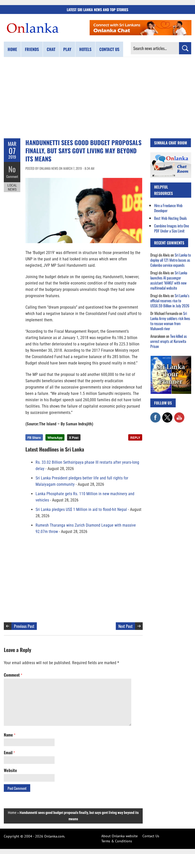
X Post (73, 437)
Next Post (125, 626)
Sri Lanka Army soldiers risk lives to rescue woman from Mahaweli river (170, 320)
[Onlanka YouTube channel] (179, 415)
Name (9, 735)
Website (10, 770)
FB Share (34, 437)
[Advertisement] (97, 97)
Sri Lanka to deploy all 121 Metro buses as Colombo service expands (170, 260)
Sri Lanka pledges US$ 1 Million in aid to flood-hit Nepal (81, 509)
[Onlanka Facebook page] (155, 415)
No (12, 168)
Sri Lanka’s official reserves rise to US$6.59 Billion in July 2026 (169, 300)
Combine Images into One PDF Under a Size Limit (171, 228)
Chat (51, 49)
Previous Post (24, 626)
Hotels (85, 49)
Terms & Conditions (116, 841)
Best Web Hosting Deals (170, 218)
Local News (12, 187)
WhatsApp (54, 437)
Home (12, 49)
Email (9, 752)
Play (67, 49)
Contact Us (150, 836)
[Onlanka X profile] (167, 415)
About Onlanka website (119, 836)
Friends (32, 49)
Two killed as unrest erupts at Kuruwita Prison (168, 341)
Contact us (109, 49)
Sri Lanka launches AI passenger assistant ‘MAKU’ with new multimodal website (168, 280)
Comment (12, 176)
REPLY (135, 437)
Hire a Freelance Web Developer (168, 208)
